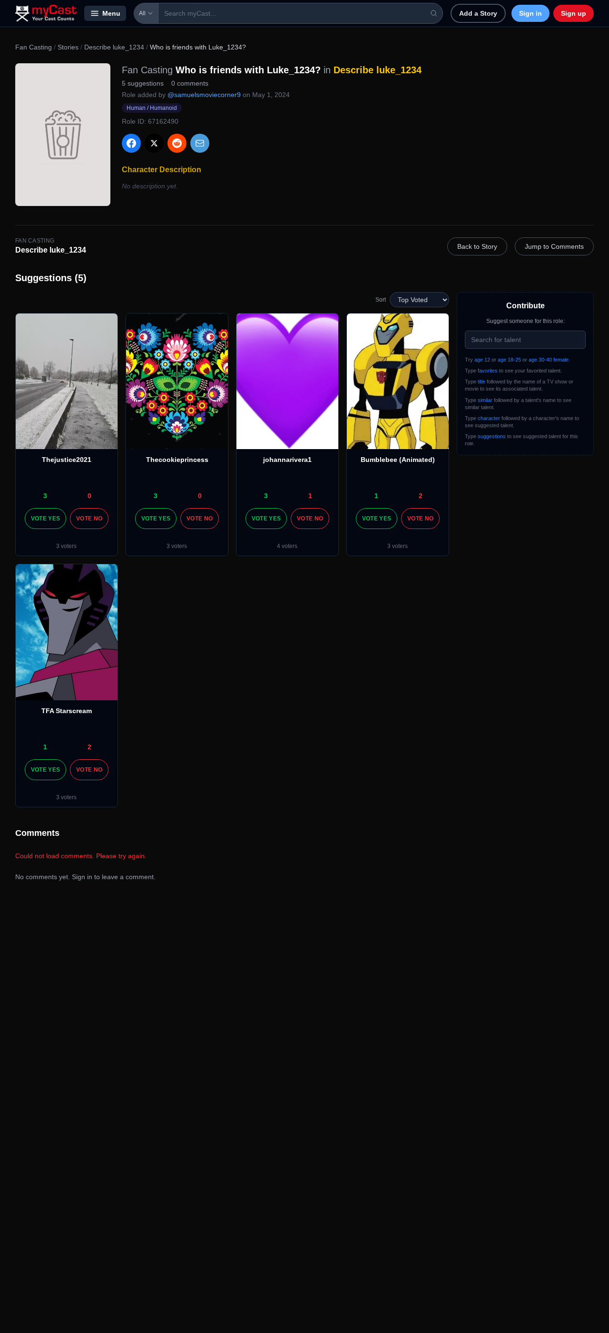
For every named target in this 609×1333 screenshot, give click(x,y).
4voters (287, 546)
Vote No (89, 518)
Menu (111, 13)
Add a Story (478, 13)
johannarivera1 (287, 459)
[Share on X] (154, 143)
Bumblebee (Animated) (398, 459)
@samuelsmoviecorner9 (204, 94)
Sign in (530, 13)
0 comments (189, 83)
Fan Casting (33, 47)
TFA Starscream (66, 711)
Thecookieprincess (177, 459)
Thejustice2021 (66, 459)
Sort (380, 299)
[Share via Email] (199, 143)
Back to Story (477, 246)
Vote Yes (45, 518)
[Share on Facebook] (131, 143)
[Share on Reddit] (177, 143)
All (142, 13)
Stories (68, 47)
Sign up (573, 13)
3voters (66, 546)
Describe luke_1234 (114, 47)
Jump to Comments (554, 246)
